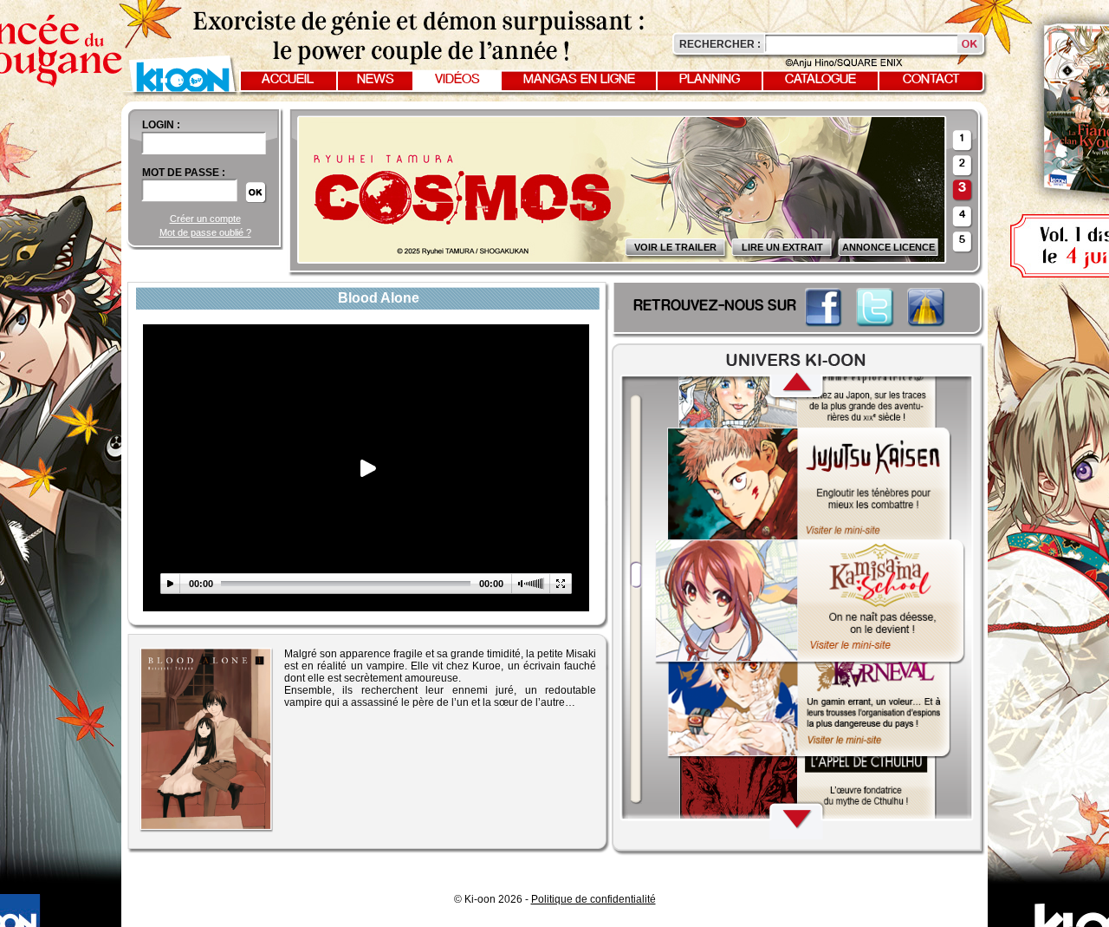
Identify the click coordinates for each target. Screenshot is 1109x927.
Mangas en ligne (579, 80)
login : (161, 125)
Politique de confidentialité (593, 899)
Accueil (288, 80)
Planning (709, 80)
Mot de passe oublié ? (205, 232)
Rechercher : (720, 44)
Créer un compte (205, 218)
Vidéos (457, 80)
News (375, 80)
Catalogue (820, 80)
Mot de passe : (183, 172)
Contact (931, 80)
